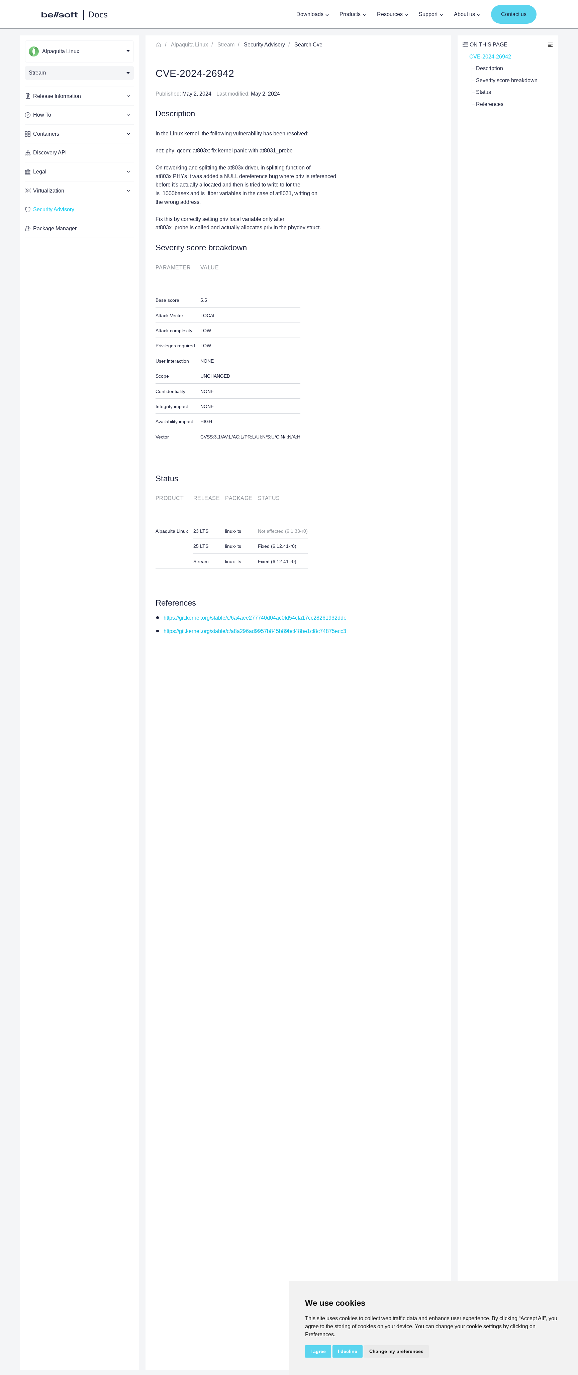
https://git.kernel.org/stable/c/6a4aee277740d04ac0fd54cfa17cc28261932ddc (255, 618)
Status (483, 92)
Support (428, 14)
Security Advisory (53, 209)
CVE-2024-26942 (490, 56)
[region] (79, 702)
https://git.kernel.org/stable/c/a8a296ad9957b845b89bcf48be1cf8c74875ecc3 (255, 631)
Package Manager (55, 228)
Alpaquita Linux (189, 44)
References (489, 104)
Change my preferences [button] (396, 1351)
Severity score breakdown (507, 80)
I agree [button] (318, 1351)
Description (489, 68)
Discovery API (50, 152)
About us (464, 14)
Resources (390, 14)
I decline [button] (347, 1351)
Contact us (513, 14)
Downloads (309, 14)
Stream (225, 44)
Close (550, 44)
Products (350, 14)
